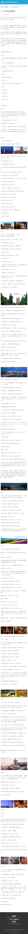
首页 (2, 7)
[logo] (9, 2)
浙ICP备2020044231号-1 (17, 930)
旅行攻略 (6, 7)
